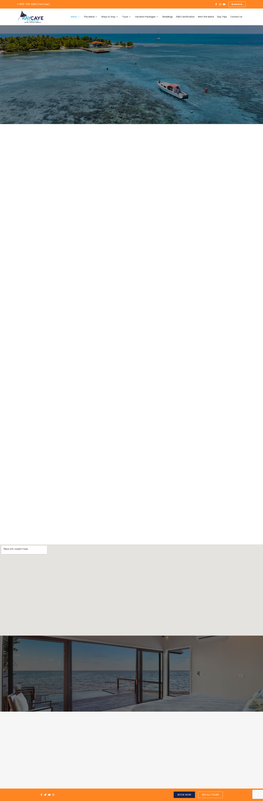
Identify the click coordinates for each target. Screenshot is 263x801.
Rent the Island (206, 16)
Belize (74, 16)
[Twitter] (45, 795)
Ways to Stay (108, 16)
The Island (89, 16)
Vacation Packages (145, 16)
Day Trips (222, 16)
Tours (125, 16)
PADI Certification (185, 16)
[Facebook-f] (216, 4)
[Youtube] (224, 4)
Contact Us (236, 16)
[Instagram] (220, 4)
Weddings (167, 16)
